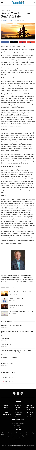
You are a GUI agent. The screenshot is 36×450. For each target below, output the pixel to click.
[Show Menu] (2, 2)
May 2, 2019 (12, 307)
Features (6, 410)
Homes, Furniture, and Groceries (11, 325)
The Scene (29, 412)
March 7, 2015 (13, 313)
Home (2, 10)
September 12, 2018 (19, 20)
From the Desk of (6, 415)
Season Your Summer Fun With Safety (21, 292)
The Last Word (29, 407)
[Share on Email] (31, 42)
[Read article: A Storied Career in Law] (4, 306)
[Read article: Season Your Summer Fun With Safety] (4, 293)
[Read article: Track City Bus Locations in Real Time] (4, 313)
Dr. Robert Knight (7, 20)
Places (18, 410)
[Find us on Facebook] (14, 393)
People (18, 407)
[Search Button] (34, 2)
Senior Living (18, 412)
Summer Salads (6, 344)
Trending (29, 417)
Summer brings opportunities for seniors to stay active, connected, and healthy (16, 351)
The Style (30, 414)
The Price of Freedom (16, 298)
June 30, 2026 (13, 300)
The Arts (18, 414)
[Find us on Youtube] (22, 393)
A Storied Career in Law (16, 305)
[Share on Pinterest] (22, 42)
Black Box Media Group (15, 445)
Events (6, 407)
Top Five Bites (5, 338)
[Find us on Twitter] (18, 393)
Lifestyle (18, 405)
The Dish (29, 405)
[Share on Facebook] (5, 42)
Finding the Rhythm (7, 363)
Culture (6, 405)
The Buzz (18, 417)
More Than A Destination (9, 357)
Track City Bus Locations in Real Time (21, 311)
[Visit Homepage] (18, 2)
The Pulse (7, 10)
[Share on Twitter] (14, 42)
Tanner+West (18, 447)
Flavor (6, 412)
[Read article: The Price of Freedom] (4, 300)
